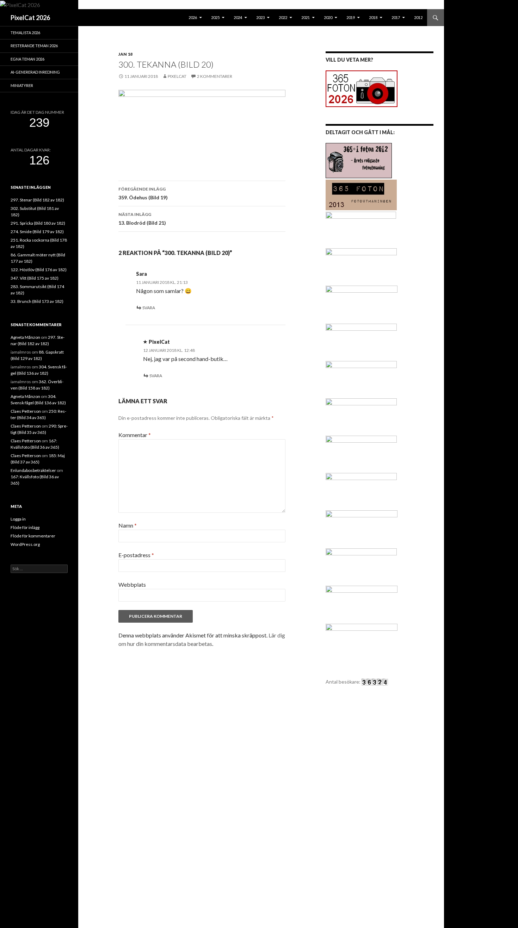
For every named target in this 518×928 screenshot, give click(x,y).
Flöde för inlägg (25, 527)
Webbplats (132, 584)
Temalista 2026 (25, 32)
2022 (283, 17)
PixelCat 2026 (30, 17)
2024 (238, 17)
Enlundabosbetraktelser (33, 470)
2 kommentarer (214, 76)
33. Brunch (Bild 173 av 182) (37, 301)
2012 (418, 17)
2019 (350, 17)
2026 (193, 17)
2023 (260, 17)
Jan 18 (125, 54)
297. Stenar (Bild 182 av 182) (37, 200)
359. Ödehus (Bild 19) (143, 193)
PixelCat (177, 76)
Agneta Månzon (25, 337)
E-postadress (136, 555)
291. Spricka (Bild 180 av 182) (38, 223)
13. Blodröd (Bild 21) (142, 219)
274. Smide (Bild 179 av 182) (37, 231)
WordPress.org (25, 544)
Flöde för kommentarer (33, 535)
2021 (305, 17)
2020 (328, 17)
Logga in (18, 519)
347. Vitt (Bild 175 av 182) (34, 278)
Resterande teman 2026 (34, 45)
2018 (373, 17)
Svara (148, 307)
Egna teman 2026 (27, 59)
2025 (215, 17)
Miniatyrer (22, 85)
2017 (395, 17)
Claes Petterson (26, 411)
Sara (141, 274)
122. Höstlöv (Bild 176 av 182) (39, 269)
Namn (127, 525)
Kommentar (134, 434)
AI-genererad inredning (35, 72)
